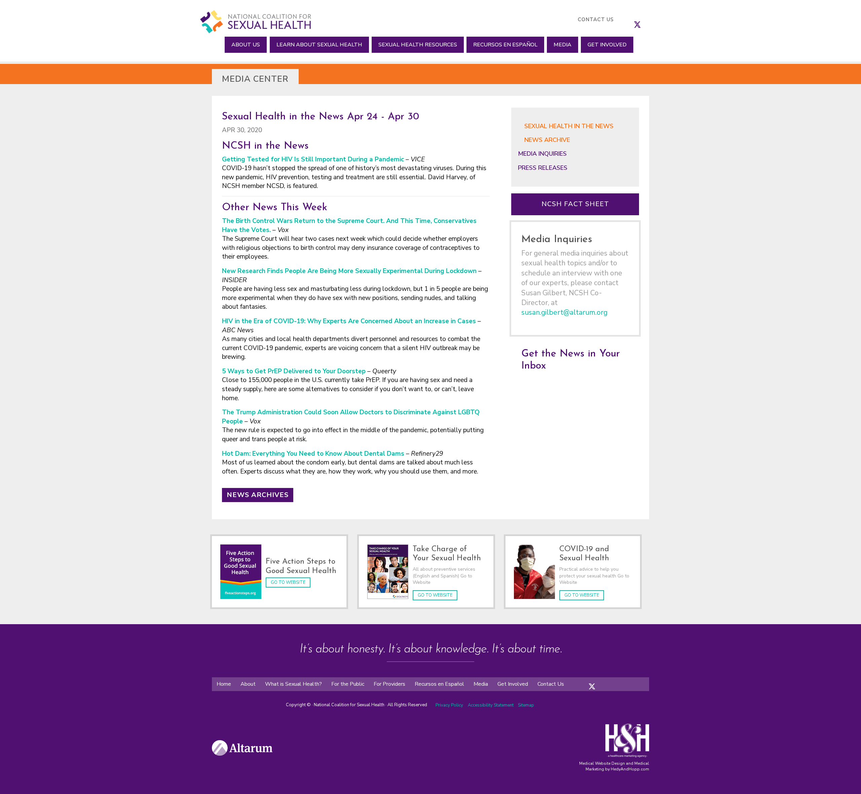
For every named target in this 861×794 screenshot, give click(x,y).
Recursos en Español (505, 44)
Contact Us (596, 19)
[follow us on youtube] (657, 19)
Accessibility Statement (491, 705)
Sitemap (526, 705)
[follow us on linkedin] (650, 19)
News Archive (547, 140)
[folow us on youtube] (612, 681)
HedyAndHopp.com (630, 769)
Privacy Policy (449, 705)
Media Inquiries (542, 154)
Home (224, 684)
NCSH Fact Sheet (575, 204)
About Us (245, 44)
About (248, 684)
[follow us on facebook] (630, 19)
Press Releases (542, 168)
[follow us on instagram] (644, 19)
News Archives (258, 494)
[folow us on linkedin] (605, 681)
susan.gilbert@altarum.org (564, 312)
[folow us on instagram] (598, 681)
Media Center (255, 79)
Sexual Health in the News (568, 126)
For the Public (347, 684)
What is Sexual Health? (293, 684)
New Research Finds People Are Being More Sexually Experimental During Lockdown (349, 271)
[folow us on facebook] (585, 681)
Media (562, 44)
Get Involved (607, 44)
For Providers (389, 684)
